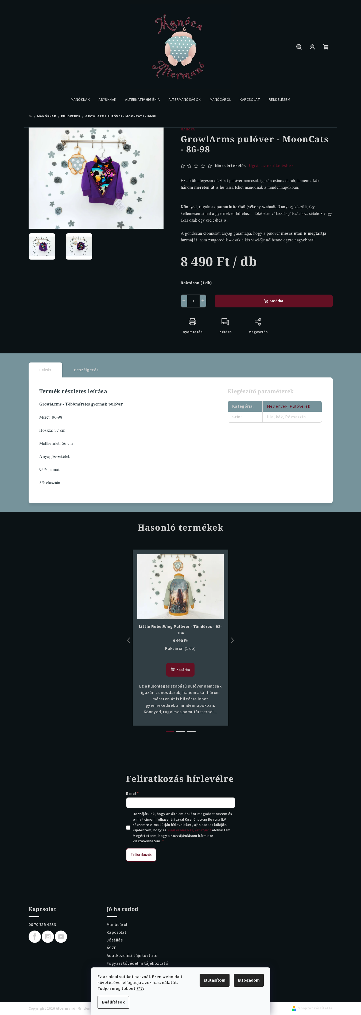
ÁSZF (112, 948)
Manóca (188, 129)
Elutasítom (215, 980)
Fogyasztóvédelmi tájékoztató (137, 963)
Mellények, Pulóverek (288, 406)
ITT (140, 988)
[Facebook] (35, 937)
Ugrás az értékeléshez (271, 166)
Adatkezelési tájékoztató (132, 956)
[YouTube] (61, 937)
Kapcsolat (117, 932)
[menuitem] (80, 100)
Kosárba (276, 301)
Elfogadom (249, 980)
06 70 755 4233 (42, 925)
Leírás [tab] (45, 370)
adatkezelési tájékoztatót (189, 830)
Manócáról (117, 925)
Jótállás (115, 940)
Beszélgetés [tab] (86, 370)
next (232, 640)
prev (128, 640)
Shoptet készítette (315, 1008)
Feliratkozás (141, 855)
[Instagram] (48, 937)
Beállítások (113, 1002)
